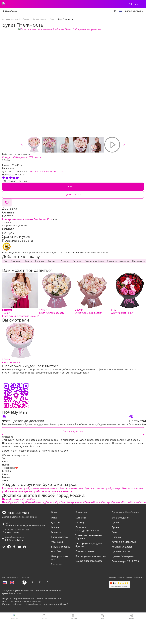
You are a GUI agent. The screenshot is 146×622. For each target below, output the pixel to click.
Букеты (115, 527)
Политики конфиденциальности (87, 529)
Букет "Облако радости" (52, 311)
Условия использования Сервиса (89, 537)
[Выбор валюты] (115, 11)
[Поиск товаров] (130, 4)
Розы (114, 532)
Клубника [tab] (39, 261)
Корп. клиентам (59, 537)
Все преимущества (73, 431)
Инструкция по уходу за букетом (88, 545)
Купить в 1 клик (73, 194)
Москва (126, 502)
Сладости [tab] (52, 261)
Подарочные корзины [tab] (118, 261)
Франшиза (57, 541)
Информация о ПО (59, 558)
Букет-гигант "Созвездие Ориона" (20, 313)
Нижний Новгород (12, 499)
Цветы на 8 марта (121, 551)
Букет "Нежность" (11, 361)
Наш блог (56, 551)
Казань (30, 502)
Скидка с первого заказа (89, 560)
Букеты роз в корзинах (72, 488)
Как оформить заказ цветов (90, 556)
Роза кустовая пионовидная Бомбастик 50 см (27, 219)
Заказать (73, 186)
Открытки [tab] (15, 261)
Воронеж (117, 502)
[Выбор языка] (120, 11)
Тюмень (89, 502)
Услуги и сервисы (60, 546)
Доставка (56, 522)
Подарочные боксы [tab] (94, 261)
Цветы (115, 522)
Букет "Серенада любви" (88, 311)
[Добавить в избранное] (7, 202)
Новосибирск (137, 502)
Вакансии (56, 564)
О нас (54, 517)
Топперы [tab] (77, 261)
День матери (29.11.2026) (125, 561)
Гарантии (56, 532)
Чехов (81, 502)
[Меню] (142, 4)
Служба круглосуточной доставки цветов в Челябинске (32, 590)
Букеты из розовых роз (97, 488)
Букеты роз (116, 488)
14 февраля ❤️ (10, 467)
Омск (64, 502)
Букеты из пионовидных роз (43, 488)
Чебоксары (20, 502)
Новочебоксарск (102, 502)
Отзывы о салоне (84, 551)
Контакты (80, 517)
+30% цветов (20, 157)
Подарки (116, 537)
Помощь (80, 522)
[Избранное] (136, 4)
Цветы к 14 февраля (123, 556)
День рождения (120, 517)
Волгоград (40, 502)
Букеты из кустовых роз (15, 488)
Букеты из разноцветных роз (22, 491)
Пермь (26, 499)
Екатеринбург (53, 502)
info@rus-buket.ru (14, 540)
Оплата (55, 527)
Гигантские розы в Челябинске (55, 491)
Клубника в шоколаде (124, 541)
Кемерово (72, 502)
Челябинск (11, 11)
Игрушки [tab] (64, 261)
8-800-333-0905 (12, 532)
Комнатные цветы (122, 546)
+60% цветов (34, 157)
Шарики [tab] (28, 261)
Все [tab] (5, 261)
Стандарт (7, 157)
